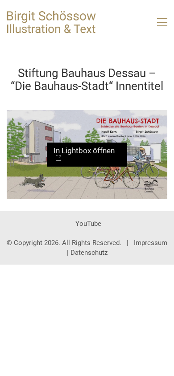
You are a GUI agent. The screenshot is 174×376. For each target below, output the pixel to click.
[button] (162, 22)
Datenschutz (89, 253)
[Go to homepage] (51, 22)
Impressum (150, 243)
